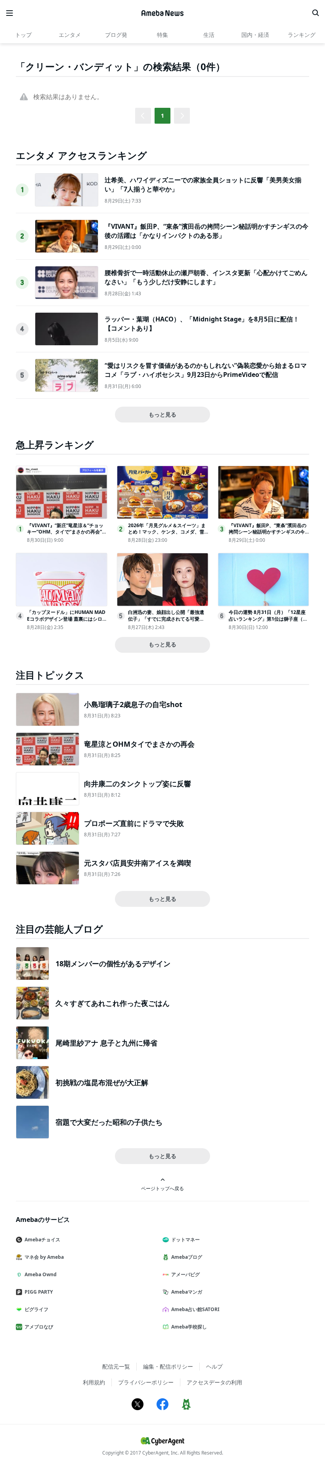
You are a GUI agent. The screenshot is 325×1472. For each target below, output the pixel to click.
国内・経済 (255, 34)
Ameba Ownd (41, 1274)
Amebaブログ (186, 1257)
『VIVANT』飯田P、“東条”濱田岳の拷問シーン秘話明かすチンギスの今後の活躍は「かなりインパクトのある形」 (206, 230)
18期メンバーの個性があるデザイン (112, 963)
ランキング (301, 34)
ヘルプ (214, 1366)
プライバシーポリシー (146, 1382)
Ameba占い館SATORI (195, 1309)
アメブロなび (39, 1326)
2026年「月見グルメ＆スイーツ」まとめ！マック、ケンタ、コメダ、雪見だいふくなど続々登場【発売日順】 (167, 535)
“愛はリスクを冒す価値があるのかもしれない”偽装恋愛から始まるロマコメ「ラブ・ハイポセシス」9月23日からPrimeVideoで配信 (206, 370)
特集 (162, 34)
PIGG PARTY (39, 1291)
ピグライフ (36, 1309)
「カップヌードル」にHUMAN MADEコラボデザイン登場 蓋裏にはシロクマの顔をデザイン (67, 619)
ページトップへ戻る (162, 1188)
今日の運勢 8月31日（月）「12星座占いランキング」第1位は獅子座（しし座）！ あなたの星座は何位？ (268, 619)
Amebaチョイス (42, 1239)
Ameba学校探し (189, 1326)
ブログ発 (116, 34)
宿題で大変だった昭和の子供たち (108, 1122)
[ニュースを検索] (315, 13)
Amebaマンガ (186, 1291)
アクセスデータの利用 (214, 1382)
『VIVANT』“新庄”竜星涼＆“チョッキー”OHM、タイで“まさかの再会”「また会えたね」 (65, 532)
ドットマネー (185, 1239)
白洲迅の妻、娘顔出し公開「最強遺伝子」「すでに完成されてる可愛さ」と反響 (166, 619)
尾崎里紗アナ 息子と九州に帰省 (106, 1043)
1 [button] (162, 115)
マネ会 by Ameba (44, 1257)
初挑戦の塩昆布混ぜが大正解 (101, 1082)
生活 (208, 34)
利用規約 (94, 1382)
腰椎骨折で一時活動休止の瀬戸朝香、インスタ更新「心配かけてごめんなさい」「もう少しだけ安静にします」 (206, 277)
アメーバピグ (185, 1274)
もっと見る (162, 414)
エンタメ (70, 34)
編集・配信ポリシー (168, 1366)
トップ (23, 34)
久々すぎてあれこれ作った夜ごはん (112, 1003)
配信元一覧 (116, 1366)
